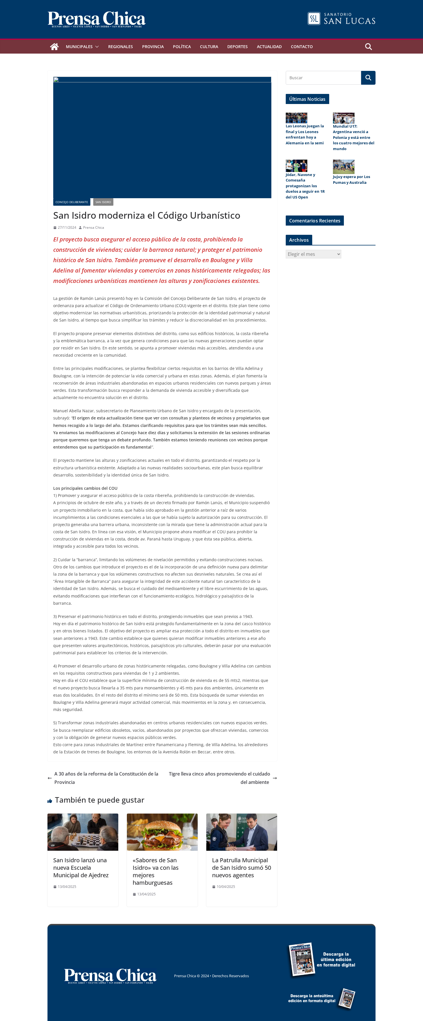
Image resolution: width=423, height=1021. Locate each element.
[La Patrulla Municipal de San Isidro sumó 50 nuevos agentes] (241, 817)
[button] (96, 47)
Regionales (120, 46)
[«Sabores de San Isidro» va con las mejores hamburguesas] (162, 817)
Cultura (209, 46)
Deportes (237, 46)
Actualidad (269, 46)
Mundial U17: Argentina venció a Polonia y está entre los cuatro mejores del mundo (353, 137)
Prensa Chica (93, 227)
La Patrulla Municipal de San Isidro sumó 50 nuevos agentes (241, 867)
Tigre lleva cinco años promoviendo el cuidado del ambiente (219, 778)
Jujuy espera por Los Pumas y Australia (351, 179)
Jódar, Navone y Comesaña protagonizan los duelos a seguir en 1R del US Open (305, 186)
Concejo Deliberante (72, 202)
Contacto (302, 46)
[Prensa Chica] (54, 47)
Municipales (79, 46)
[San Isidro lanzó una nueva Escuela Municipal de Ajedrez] (82, 817)
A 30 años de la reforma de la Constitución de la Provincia (106, 778)
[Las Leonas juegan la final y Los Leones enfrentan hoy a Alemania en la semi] (296, 118)
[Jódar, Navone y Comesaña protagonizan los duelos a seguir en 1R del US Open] (296, 166)
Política (182, 46)
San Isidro (103, 202)
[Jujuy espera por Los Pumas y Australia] (344, 167)
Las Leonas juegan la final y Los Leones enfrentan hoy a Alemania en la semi (305, 134)
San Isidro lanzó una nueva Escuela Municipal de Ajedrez (80, 867)
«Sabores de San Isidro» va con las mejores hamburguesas (156, 871)
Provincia (153, 46)
